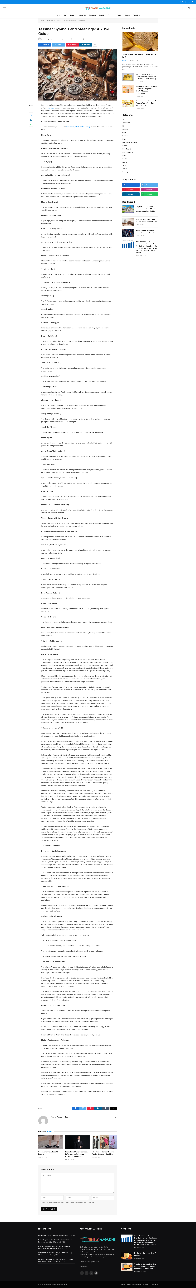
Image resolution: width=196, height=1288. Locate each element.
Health (101, 15)
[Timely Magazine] (98, 8)
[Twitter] (31, 115)
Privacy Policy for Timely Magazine (138, 1284)
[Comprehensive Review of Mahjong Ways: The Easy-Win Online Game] (128, 103)
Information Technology (130, 142)
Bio (65, 15)
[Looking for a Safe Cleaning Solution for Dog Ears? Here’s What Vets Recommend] (128, 89)
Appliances (126, 123)
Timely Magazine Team (52, 39)
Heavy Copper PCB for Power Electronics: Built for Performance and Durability (145, 76)
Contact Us (154, 1284)
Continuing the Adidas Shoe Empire (49, 1153)
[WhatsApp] (31, 125)
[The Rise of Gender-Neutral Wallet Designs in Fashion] (104, 1142)
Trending (136, 15)
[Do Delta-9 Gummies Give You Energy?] (127, 1256)
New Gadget (126, 149)
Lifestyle (82, 15)
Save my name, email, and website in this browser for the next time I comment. (68, 1203)
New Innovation (127, 152)
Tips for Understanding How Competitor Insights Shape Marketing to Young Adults (145, 1266)
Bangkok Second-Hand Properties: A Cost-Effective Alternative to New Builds (146, 209)
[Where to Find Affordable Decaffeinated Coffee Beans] (128, 222)
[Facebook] (31, 110)
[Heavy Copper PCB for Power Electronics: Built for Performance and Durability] (128, 77)
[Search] (192, 2)
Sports (127, 15)
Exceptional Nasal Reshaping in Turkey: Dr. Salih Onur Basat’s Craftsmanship (76, 1154)
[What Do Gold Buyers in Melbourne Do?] (140, 42)
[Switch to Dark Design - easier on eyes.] (189, 2)
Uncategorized (127, 172)
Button (187, 8)
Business (92, 15)
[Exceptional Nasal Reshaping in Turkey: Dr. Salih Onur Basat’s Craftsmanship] (77, 1142)
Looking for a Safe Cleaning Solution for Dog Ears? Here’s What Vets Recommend (146, 90)
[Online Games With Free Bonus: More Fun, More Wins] (128, 233)
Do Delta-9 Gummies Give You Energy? (145, 1254)
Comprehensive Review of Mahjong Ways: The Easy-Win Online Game (145, 103)
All (123, 119)
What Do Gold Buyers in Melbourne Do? (139, 55)
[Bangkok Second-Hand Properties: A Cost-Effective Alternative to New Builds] (128, 209)
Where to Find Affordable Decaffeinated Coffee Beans (146, 221)
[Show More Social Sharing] (95, 45)
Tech (109, 15)
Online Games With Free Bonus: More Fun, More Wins (146, 232)
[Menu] (4, 8)
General (125, 136)
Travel (119, 15)
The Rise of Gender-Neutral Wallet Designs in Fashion (103, 1153)
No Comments (77, 39)
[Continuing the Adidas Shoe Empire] (50, 1142)
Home (58, 15)
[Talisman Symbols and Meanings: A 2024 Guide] (77, 75)
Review (124, 159)
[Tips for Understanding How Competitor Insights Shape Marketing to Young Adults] (127, 1267)
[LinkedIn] (31, 120)
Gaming (124, 132)
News (72, 15)
